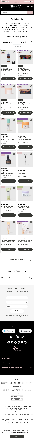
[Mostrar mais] (17, 259)
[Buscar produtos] (30, 12)
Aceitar (17, 436)
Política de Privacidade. (22, 432)
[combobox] (17, 12)
